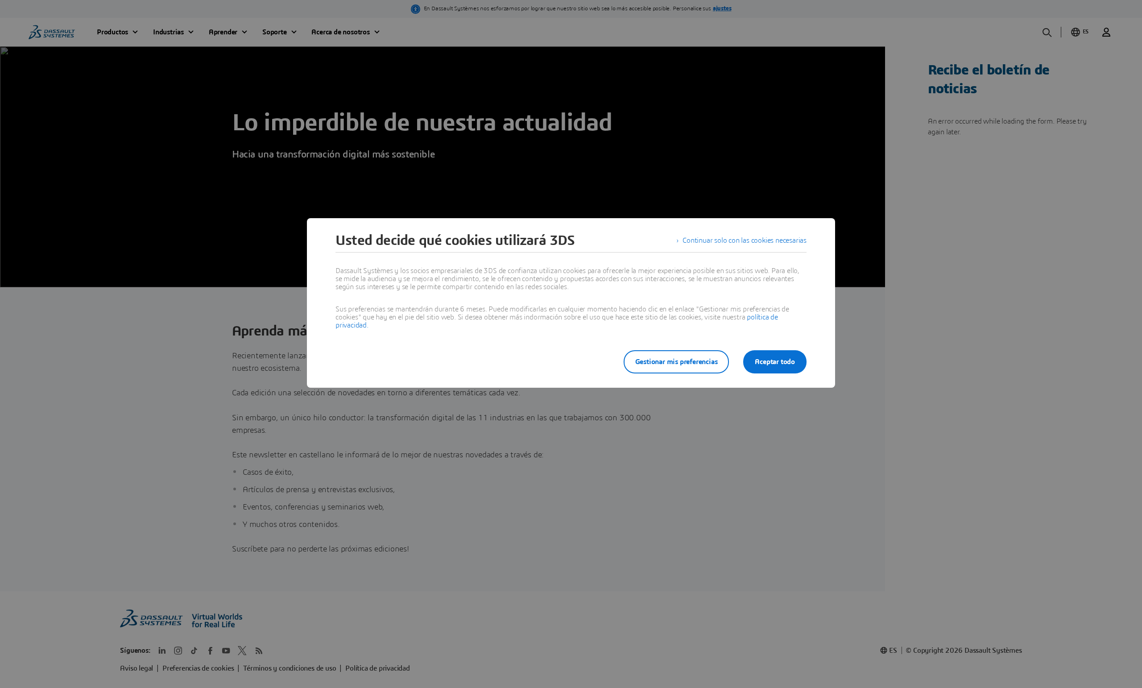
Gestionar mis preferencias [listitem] (676, 361)
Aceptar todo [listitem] (775, 361)
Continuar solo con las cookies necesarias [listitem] (745, 240)
